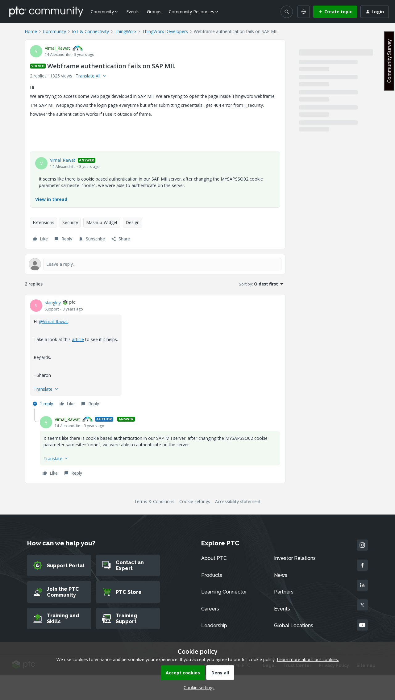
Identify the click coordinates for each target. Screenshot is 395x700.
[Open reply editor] (155, 264)
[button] (335, 12)
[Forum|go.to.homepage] (46, 11)
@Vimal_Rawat (53, 321)
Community (54, 31)
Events (132, 12)
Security (70, 222)
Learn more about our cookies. (308, 659)
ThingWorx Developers (165, 31)
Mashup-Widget (102, 222)
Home (31, 31)
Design (132, 222)
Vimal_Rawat (57, 48)
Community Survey (389, 61)
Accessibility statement (238, 501)
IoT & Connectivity (90, 31)
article (78, 339)
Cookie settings (194, 501)
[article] (155, 354)
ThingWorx (125, 31)
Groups (154, 12)
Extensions (43, 222)
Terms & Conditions (154, 501)
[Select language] (303, 12)
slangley (53, 303)
